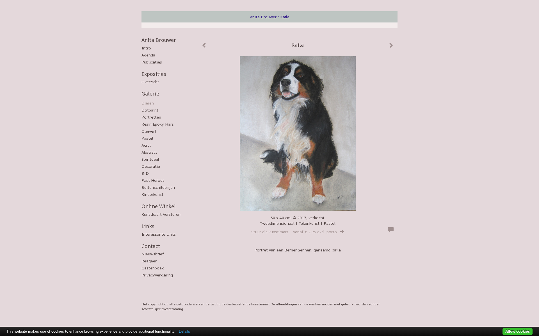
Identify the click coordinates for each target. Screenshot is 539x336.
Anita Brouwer (263, 16)
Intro (146, 48)
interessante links (158, 234)
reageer (149, 261)
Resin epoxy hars (157, 124)
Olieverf (148, 131)
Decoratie (150, 166)
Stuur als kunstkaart (294, 231)
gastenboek (152, 268)
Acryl (146, 145)
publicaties (151, 62)
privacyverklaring (157, 275)
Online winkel (158, 206)
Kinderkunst (152, 194)
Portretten (151, 117)
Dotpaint (149, 110)
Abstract (149, 152)
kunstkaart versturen (161, 214)
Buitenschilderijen (158, 187)
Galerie (150, 93)
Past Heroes (153, 180)
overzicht (150, 81)
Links (147, 226)
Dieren (147, 103)
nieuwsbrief (152, 253)
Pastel (147, 138)
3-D (145, 173)
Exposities (153, 74)
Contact (150, 246)
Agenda (148, 55)
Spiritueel (150, 159)
